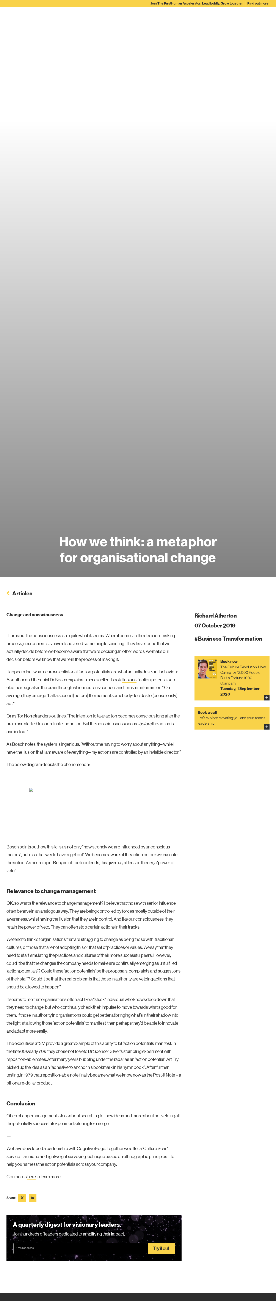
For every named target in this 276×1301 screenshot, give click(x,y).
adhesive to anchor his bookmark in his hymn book (98, 1067)
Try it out (161, 1248)
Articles (197, 17)
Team (179, 17)
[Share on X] (22, 1198)
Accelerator (141, 17)
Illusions (129, 680)
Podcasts (217, 17)
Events (237, 17)
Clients (162, 17)
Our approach (114, 17)
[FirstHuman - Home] (28, 16)
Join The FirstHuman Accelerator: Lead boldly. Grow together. (209, 3)
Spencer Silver (106, 1051)
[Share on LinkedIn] (32, 1198)
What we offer (86, 17)
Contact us (257, 17)
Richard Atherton (215, 616)
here (31, 1177)
